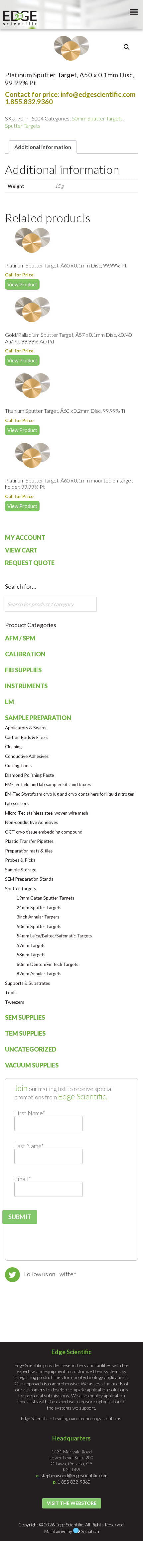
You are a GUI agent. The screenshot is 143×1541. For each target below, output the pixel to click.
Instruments (26, 686)
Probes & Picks (20, 860)
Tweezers (14, 1002)
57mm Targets (31, 945)
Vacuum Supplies (32, 1065)
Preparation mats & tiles (29, 850)
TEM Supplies (25, 1033)
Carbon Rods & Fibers (26, 737)
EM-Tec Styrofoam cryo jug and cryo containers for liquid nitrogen (69, 794)
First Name (29, 1113)
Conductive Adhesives (27, 756)
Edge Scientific (20, 18)
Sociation (90, 1531)
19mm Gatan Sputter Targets (45, 898)
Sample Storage (20, 869)
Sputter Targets (22, 125)
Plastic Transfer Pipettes (29, 841)
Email (22, 1178)
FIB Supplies (23, 670)
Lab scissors (17, 803)
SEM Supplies (25, 1017)
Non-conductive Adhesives (31, 822)
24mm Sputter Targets (39, 907)
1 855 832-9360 (74, 1482)
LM (9, 701)
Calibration (25, 654)
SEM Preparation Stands (29, 879)
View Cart (21, 550)
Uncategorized (30, 1049)
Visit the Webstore (71, 1503)
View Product (22, 284)
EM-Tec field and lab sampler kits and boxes (48, 784)
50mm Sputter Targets (97, 118)
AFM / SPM (20, 638)
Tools (10, 992)
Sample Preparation (38, 717)
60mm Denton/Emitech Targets (47, 964)
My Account (25, 537)
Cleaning (13, 746)
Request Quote (30, 562)
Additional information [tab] (42, 147)
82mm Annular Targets (39, 973)
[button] (127, 47)
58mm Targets (31, 954)
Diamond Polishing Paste (29, 775)
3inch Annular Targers (38, 916)
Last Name (29, 1145)
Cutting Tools (18, 765)
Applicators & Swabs (25, 727)
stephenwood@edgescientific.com (74, 1475)
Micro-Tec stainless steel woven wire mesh (46, 813)
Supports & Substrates (27, 983)
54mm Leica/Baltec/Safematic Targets (54, 935)
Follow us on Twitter (50, 1274)
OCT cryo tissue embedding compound (43, 832)
